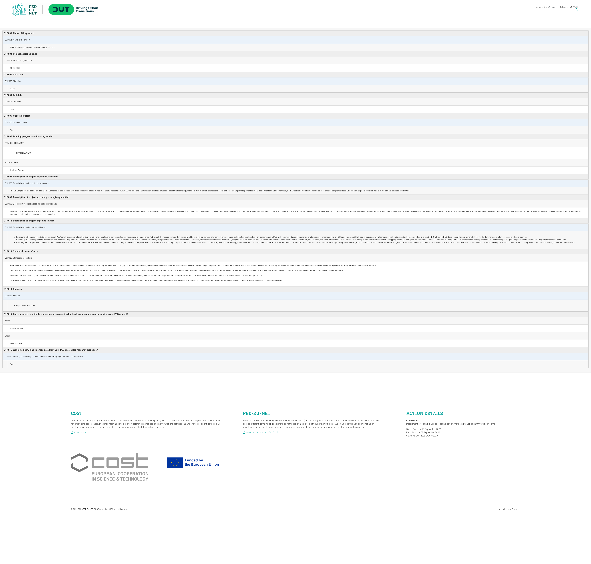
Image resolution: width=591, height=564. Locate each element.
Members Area (541, 7)
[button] (576, 9)
